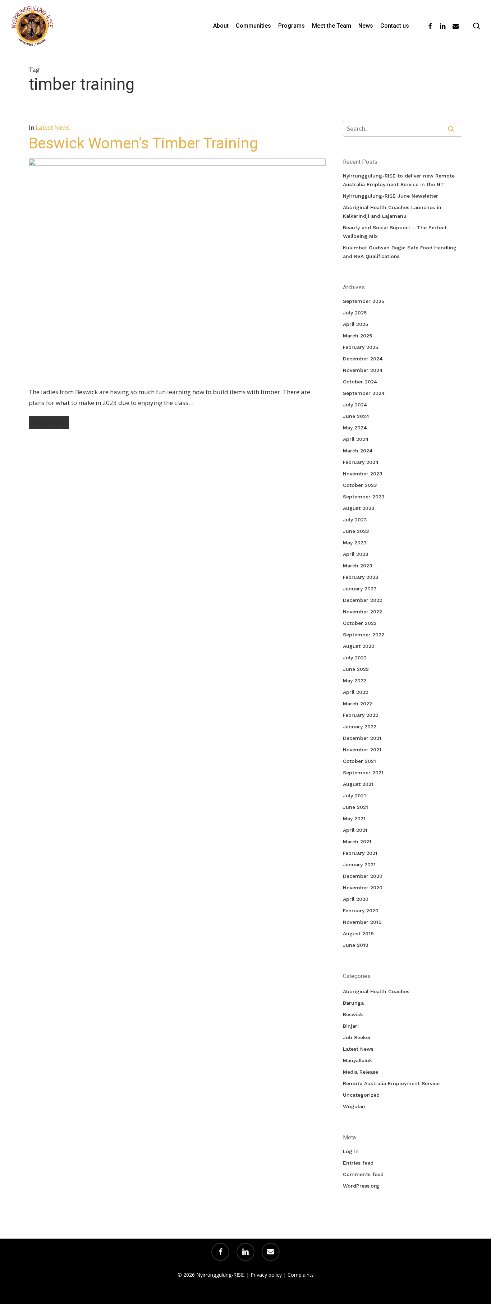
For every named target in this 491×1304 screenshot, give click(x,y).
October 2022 (360, 623)
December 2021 (362, 738)
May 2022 (354, 680)
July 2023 (355, 519)
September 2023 (364, 496)
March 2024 (358, 450)
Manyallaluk (357, 1060)
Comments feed (363, 1174)
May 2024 (355, 427)
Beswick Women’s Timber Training (143, 143)
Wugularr (354, 1106)
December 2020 (362, 876)
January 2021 (359, 864)
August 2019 (358, 933)
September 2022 (363, 634)
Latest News (53, 127)
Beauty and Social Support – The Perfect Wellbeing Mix (395, 232)
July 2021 (354, 795)
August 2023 (359, 508)
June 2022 (356, 669)
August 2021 (358, 784)
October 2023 (360, 485)
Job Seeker (357, 1037)
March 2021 (357, 841)
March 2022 (357, 703)
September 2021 (363, 772)
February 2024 (361, 462)
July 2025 (355, 312)
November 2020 (362, 887)
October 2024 (360, 381)
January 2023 (360, 588)
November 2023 (362, 473)
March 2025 (357, 335)
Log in (351, 1151)
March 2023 (357, 565)
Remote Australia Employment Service (391, 1083)
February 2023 (360, 577)
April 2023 (355, 554)
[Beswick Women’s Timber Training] (177, 163)
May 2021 (354, 818)
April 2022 (355, 692)
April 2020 (355, 899)
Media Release (360, 1072)
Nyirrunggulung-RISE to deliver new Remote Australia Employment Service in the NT (399, 180)
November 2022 (362, 611)
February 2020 (360, 910)
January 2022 (359, 726)
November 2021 (362, 749)
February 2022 (360, 715)
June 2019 (355, 945)
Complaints (301, 1274)
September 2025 (363, 301)
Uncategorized (361, 1095)
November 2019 (362, 922)
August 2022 (358, 646)
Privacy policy (266, 1274)
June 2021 (355, 807)
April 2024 (356, 439)
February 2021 (360, 853)
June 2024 (356, 416)
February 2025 (360, 347)
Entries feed (358, 1163)
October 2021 (359, 761)
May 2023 (355, 542)
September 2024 (364, 393)
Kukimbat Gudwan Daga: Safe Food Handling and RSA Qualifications (399, 252)
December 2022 (362, 600)
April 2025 (355, 324)
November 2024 (363, 370)
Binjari (351, 1026)
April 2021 (355, 830)
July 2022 (355, 657)
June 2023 (356, 531)
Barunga (353, 1003)
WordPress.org (361, 1186)
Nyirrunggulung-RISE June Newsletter (390, 196)
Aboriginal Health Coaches (376, 991)
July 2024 (355, 404)
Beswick (353, 1014)
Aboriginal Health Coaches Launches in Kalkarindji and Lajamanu (392, 211)
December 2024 (363, 358)
